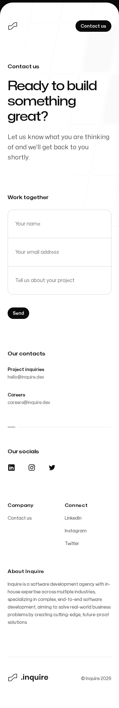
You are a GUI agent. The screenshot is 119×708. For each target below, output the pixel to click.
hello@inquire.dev (26, 377)
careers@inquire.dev (29, 403)
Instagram (76, 531)
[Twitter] (52, 467)
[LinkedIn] (11, 467)
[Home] (13, 26)
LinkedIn (73, 518)
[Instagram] (32, 467)
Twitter (72, 544)
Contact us (19, 518)
